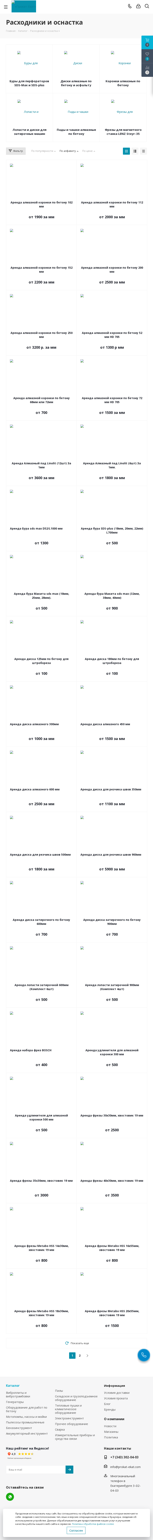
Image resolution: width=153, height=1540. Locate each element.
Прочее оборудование (71, 1424)
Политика (111, 1437)
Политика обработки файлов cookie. (93, 1523)
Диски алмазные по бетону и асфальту (76, 83)
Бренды (110, 1409)
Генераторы (15, 1402)
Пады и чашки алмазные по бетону (76, 132)
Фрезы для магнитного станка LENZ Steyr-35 (123, 132)
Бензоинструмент (19, 1428)
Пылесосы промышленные (25, 1422)
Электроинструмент (69, 1418)
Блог (107, 1404)
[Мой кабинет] (138, 6)
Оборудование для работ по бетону (26, 1409)
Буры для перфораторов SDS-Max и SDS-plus (29, 83)
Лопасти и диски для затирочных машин (29, 132)
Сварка (60, 1429)
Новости (110, 1426)
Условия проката (116, 1398)
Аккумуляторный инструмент (27, 1433)
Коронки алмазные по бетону (123, 83)
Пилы (59, 1391)
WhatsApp (10, 1497)
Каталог (13, 1385)
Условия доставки (116, 1393)
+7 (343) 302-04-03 (124, 1457)
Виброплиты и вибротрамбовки (18, 1394)
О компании (114, 1419)
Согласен (76, 1530)
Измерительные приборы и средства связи (75, 1437)
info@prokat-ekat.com (125, 1467)
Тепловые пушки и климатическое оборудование (68, 1409)
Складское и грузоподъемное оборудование (76, 1398)
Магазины (111, 1432)
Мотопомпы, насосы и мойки (26, 1417)
